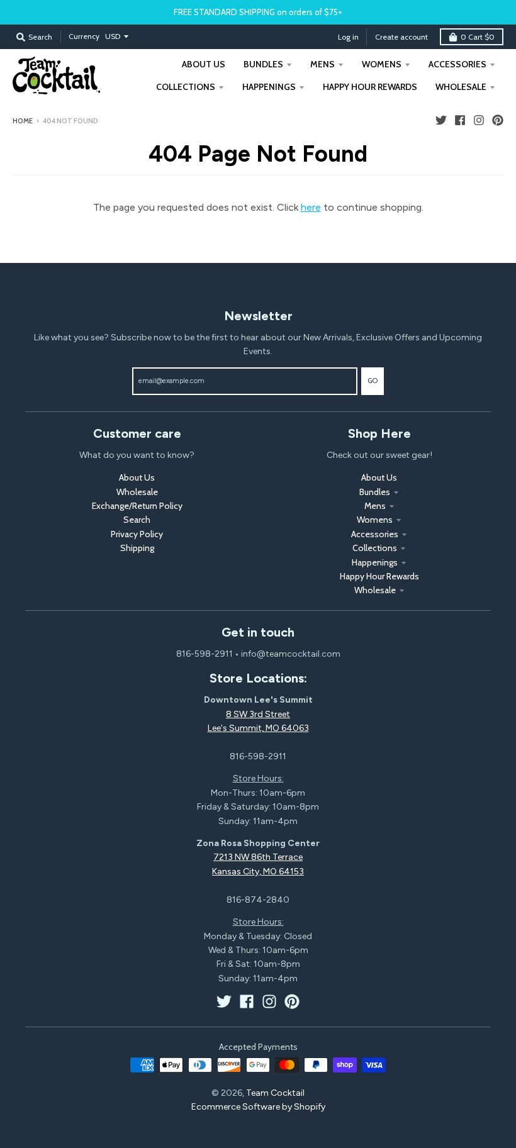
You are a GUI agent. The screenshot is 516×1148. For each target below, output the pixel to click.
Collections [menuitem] (185, 86)
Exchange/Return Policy (137, 505)
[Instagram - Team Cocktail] (479, 120)
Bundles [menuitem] (263, 64)
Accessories (374, 534)
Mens (375, 505)
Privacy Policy (137, 534)
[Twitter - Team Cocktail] (441, 120)
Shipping (137, 548)
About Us (137, 477)
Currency (84, 36)
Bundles (374, 492)
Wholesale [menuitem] (460, 86)
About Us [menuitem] (203, 64)
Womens (375, 519)
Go (372, 380)
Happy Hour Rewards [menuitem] (370, 86)
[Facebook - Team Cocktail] (460, 120)
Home (23, 120)
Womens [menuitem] (381, 64)
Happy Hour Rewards (379, 576)
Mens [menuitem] (322, 64)
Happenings (375, 562)
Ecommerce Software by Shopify (258, 1106)
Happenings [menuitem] (269, 86)
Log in (348, 37)
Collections (374, 548)
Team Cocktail (275, 1093)
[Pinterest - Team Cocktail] (497, 120)
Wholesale (137, 492)
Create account (401, 37)
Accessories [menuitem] (457, 64)
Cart (478, 37)
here (311, 207)
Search (136, 519)
